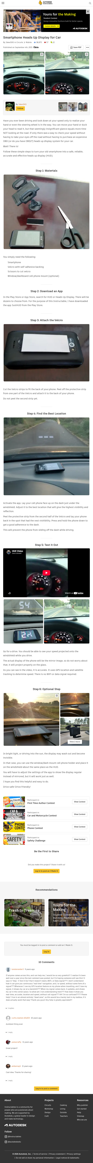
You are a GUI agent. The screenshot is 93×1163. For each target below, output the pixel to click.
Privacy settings (74, 1154)
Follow (20, 108)
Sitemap (80, 1116)
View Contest (79, 801)
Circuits (20, 42)
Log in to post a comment (47, 1088)
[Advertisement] (46, 21)
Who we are (82, 1119)
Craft (47, 1116)
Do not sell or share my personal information (35, 1158)
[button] (3, 3)
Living (62, 1109)
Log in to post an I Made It (46, 871)
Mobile (29, 42)
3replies (11, 1008)
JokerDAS (10, 42)
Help (79, 1112)
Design (48, 1112)
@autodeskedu (14, 1141)
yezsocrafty (16, 1042)
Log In (46, 951)
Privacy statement (57, 1154)
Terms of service (40, 1154)
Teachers (64, 1116)
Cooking (63, 1105)
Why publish (82, 1105)
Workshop (49, 1109)
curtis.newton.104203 (21, 1018)
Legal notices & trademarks (67, 1158)
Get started (82, 1109)
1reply (10, 1032)
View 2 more (75, 741)
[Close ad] (88, 12)
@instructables (14, 1136)
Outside (63, 1112)
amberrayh (16, 1066)
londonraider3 (18, 969)
